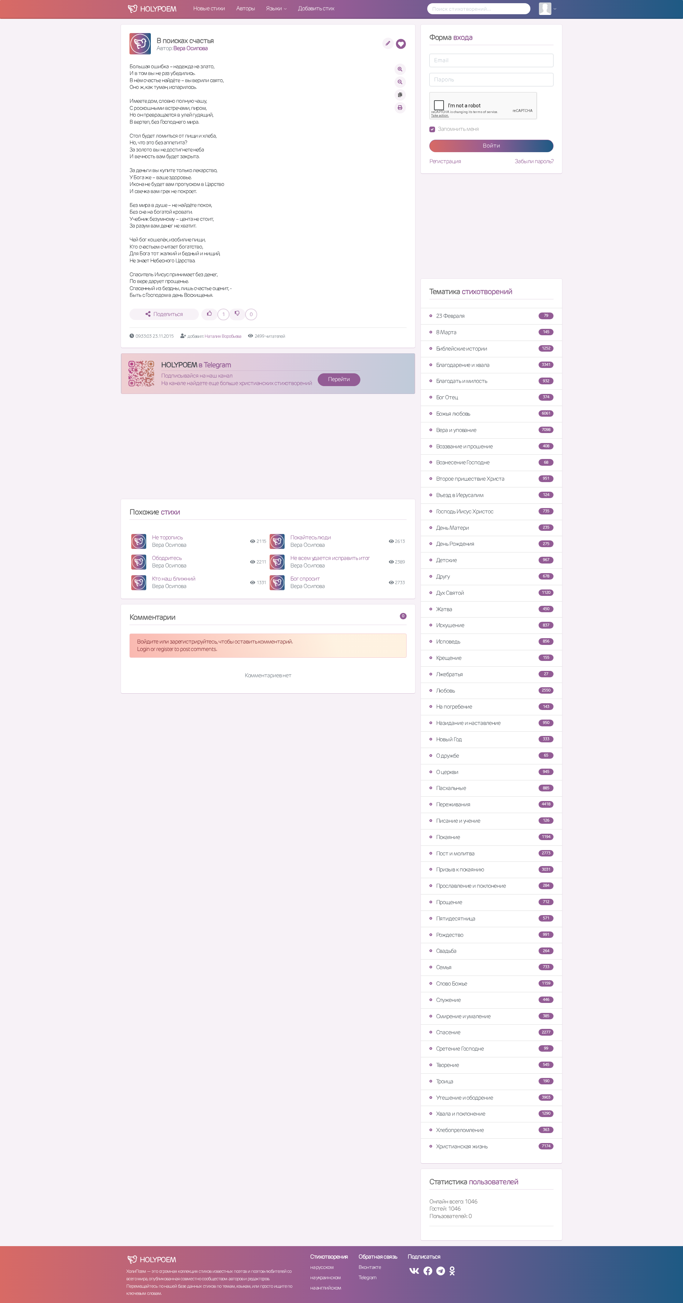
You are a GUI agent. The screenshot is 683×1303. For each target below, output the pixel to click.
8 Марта (492, 332)
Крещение (492, 658)
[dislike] (237, 314)
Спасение (493, 1032)
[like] (209, 314)
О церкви (492, 772)
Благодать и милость (492, 381)
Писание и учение (492, 820)
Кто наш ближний (173, 578)
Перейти (338, 379)
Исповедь (492, 641)
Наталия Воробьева (223, 336)
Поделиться (168, 314)
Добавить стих (316, 8)
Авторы (245, 8)
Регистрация (445, 161)
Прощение (492, 902)
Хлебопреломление (492, 1130)
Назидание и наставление (492, 723)
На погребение (492, 706)
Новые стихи (209, 8)
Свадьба (492, 951)
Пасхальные (492, 788)
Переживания (493, 804)
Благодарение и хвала (493, 365)
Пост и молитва (493, 853)
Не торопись (167, 537)
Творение (492, 1065)
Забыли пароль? (534, 161)
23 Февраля (492, 316)
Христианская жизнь (493, 1146)
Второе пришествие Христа (492, 478)
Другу (492, 576)
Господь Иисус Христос (492, 511)
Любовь (493, 690)
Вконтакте (370, 1267)
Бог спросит (305, 578)
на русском (321, 1267)
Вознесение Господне (492, 462)
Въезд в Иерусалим (492, 495)
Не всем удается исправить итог (330, 558)
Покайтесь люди (310, 537)
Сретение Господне (492, 1048)
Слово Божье (493, 983)
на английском (325, 1288)
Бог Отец (492, 397)
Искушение (492, 625)
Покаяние (493, 837)
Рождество (492, 935)
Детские (492, 560)
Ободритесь (166, 558)
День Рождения (492, 544)
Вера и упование (493, 430)
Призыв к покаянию (493, 869)
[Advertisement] (268, 449)
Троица (492, 1081)
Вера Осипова (190, 48)
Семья (492, 967)
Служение (492, 1000)
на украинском (325, 1277)
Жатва (492, 609)
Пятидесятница (492, 918)
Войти (491, 145)
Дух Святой (493, 593)
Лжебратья (492, 674)
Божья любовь (493, 413)
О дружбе (492, 755)
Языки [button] (274, 8)
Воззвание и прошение (492, 446)
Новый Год (492, 739)
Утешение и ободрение (493, 1097)
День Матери (492, 528)
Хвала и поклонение (493, 1113)
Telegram (367, 1277)
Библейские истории (493, 348)
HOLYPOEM (179, 364)
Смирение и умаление (492, 1016)
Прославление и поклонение (492, 886)
